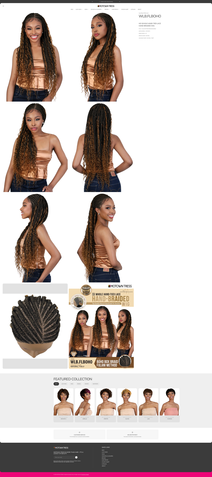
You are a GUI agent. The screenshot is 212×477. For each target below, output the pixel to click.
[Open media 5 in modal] (35, 237)
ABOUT (104, 466)
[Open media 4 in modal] (101, 147)
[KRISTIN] (106, 401)
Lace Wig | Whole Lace (143, 13)
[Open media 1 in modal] (35, 57)
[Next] (119, 1)
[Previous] (92, 1)
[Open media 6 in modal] (101, 237)
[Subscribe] (76, 457)
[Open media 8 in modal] (101, 326)
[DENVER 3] (63, 401)
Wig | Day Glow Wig (63, 417)
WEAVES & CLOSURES (107, 456)
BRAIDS (104, 458)
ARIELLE (85, 419)
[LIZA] (148, 401)
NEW (103, 450)
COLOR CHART (105, 462)
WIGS (103, 454)
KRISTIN (106, 419)
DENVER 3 (63, 419)
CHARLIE (169, 419)
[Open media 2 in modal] (101, 57)
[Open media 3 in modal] (35, 147)
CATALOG (104, 464)
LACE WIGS (105, 452)
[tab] (56, 384)
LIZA (148, 419)
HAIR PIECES (105, 460)
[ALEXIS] (127, 401)
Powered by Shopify (85, 474)
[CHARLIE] (170, 401)
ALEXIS (127, 419)
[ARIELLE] (85, 401)
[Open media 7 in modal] (35, 326)
